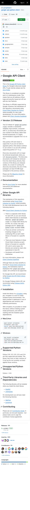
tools (6, 61)
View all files (15, 64)
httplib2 (7, 389)
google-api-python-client (10, 10)
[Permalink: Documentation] (1, 180)
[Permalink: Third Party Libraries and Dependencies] (1, 378)
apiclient (7, 37)
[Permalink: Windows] (1, 333)
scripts (7, 51)
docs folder (6, 90)
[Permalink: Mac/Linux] (1, 318)
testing (7, 54)
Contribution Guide (18, 411)
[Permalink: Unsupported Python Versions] (1, 368)
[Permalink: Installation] (1, 289)
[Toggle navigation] (2, 2)
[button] (25, 323)
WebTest (8, 400)
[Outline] (27, 69)
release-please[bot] (10, 24)
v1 (20, 149)
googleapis (7, 8)
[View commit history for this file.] (6, 27)
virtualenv (20, 293)
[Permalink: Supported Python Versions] (1, 349)
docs (6, 41)
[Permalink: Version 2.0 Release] (1, 120)
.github (7, 30)
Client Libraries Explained (18, 116)
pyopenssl (8, 402)
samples (7, 47)
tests (6, 57)
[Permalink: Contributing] (1, 407)
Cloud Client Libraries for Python (13, 110)
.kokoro (7, 34)
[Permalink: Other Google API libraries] (1, 194)
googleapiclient (9, 44)
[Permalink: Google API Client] (1, 76)
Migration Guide (17, 174)
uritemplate (9, 391)
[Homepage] (15, 2)
